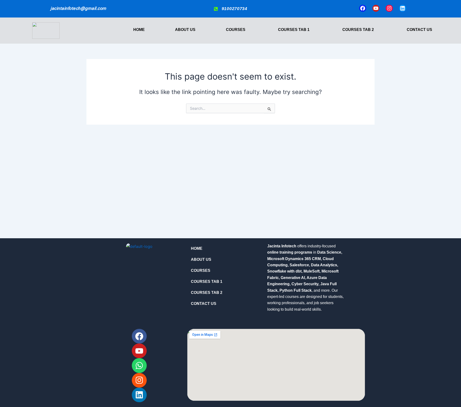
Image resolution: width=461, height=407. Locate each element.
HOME (139, 30)
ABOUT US (185, 30)
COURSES (235, 30)
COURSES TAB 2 (358, 30)
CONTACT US (419, 30)
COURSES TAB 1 (293, 30)
